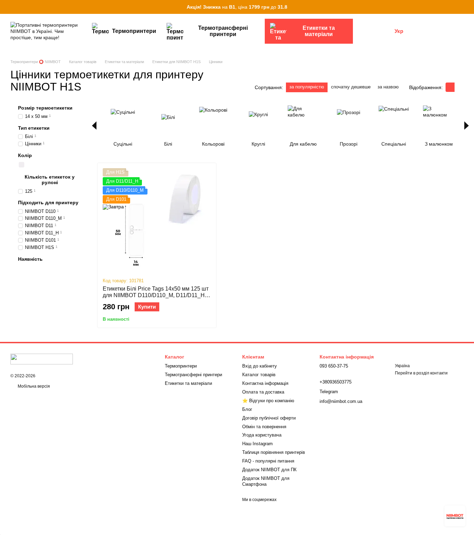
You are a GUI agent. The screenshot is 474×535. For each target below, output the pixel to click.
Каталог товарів (259, 374)
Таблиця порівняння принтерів (273, 452)
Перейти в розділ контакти (421, 373)
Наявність (30, 259)
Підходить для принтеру (48, 202)
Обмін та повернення (264, 426)
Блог (247, 409)
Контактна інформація (265, 383)
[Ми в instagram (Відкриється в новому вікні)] (385, 31)
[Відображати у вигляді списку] (459, 87)
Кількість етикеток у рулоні (50, 179)
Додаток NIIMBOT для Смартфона (265, 481)
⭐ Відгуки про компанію (268, 400)
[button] (468, 7)
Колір (25, 155)
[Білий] (21, 164)
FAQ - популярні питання (268, 461)
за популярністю (306, 86)
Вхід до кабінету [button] (259, 366)
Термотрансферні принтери (223, 31)
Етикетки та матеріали (319, 31)
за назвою (388, 86)
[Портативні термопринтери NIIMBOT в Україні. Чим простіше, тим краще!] (41, 358)
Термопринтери (134, 31)
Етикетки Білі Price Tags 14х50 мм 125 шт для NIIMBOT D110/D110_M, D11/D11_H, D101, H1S (156, 295)
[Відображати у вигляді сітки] (450, 87)
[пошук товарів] (365, 31)
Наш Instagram (257, 443)
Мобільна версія (33, 386)
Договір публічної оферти (269, 418)
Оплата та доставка (263, 392)
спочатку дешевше (351, 86)
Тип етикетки (34, 128)
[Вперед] (466, 125)
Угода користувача (261, 435)
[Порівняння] (422, 31)
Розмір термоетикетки (45, 108)
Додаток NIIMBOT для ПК (269, 469)
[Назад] (94, 125)
